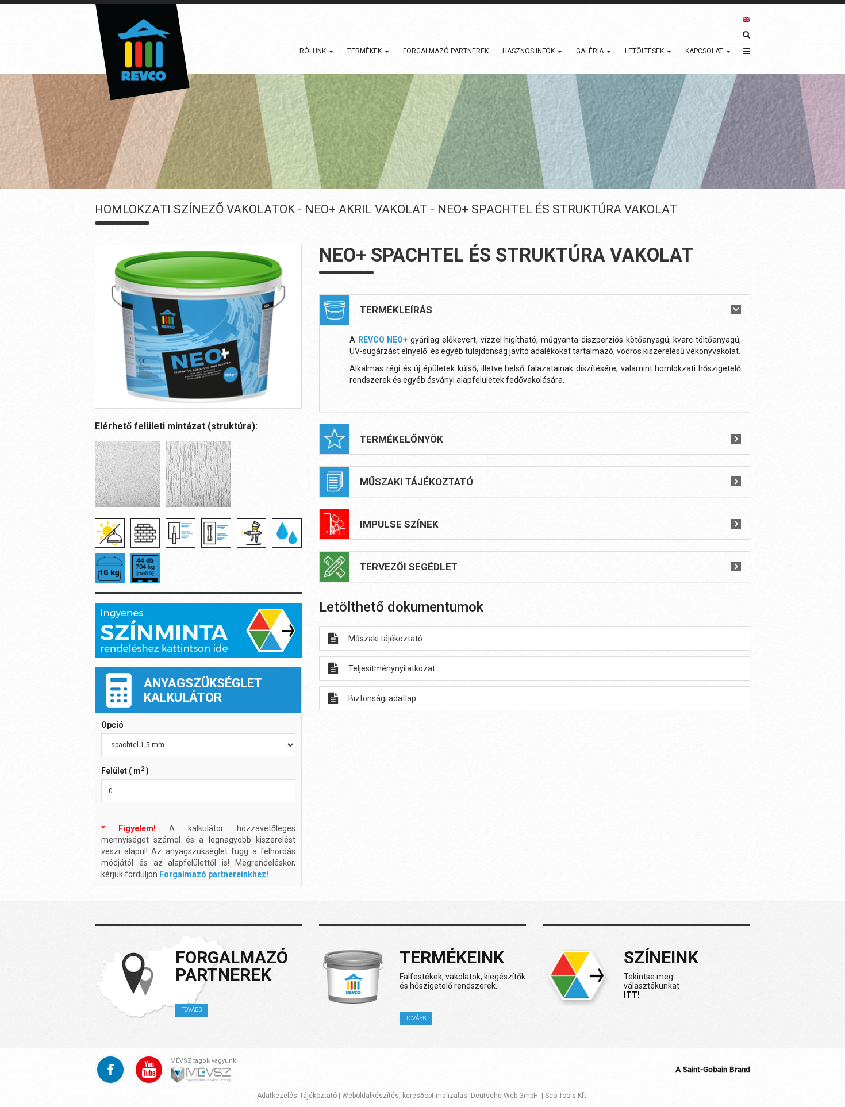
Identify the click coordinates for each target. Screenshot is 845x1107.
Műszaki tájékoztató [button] (416, 481)
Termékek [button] (365, 51)
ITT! (632, 995)
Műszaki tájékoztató (385, 638)
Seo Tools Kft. (566, 1095)
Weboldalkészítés (370, 1095)
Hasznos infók (529, 51)
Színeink (661, 957)
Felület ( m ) (125, 770)
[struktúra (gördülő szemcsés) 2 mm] (198, 473)
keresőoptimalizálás (434, 1095)
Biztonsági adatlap (382, 698)
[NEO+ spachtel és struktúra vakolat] (198, 326)
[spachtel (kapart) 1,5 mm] (127, 473)
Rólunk (313, 51)
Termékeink (452, 957)
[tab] (535, 310)
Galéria (590, 51)
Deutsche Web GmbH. (505, 1095)
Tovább (192, 1009)
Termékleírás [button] (396, 310)
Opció (112, 724)
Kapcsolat (705, 51)
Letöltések (645, 51)
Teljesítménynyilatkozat (391, 668)
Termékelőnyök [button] (401, 439)
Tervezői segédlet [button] (409, 566)
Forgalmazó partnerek (446, 51)
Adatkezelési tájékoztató (297, 1095)
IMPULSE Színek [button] (399, 524)
